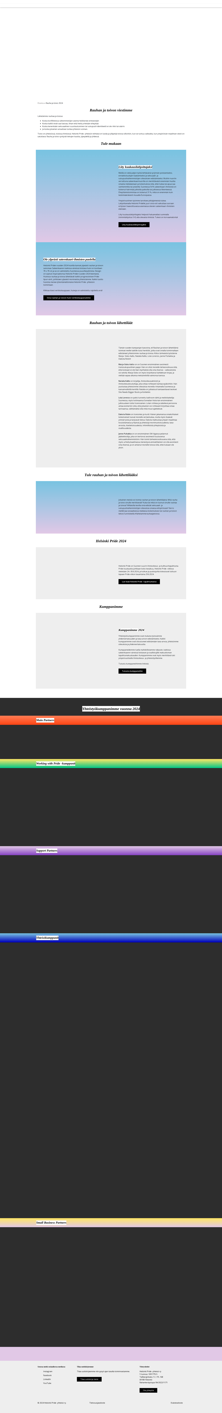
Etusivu (41, 103)
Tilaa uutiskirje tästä (89, 1379)
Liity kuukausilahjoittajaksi (134, 224)
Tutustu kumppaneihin (132, 671)
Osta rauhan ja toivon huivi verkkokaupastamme (69, 298)
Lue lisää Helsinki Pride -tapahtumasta (139, 581)
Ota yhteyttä (148, 1390)
